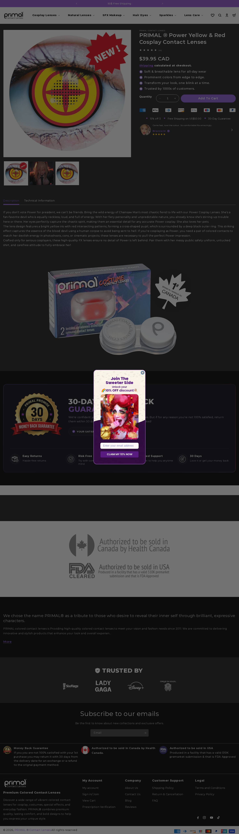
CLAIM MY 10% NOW (119, 454)
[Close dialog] (142, 372)
